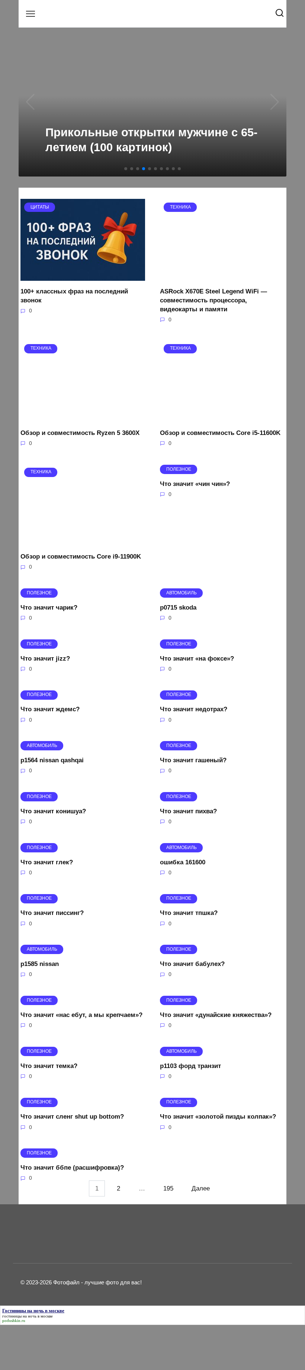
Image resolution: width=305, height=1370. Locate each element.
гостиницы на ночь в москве (27, 1316)
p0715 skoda (178, 607)
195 (168, 1188)
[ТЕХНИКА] (222, 276)
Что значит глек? (46, 861)
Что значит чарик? (48, 607)
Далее (201, 1188)
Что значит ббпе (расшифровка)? (72, 1167)
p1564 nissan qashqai (52, 760)
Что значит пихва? (188, 810)
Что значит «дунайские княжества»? (216, 1014)
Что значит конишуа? (53, 810)
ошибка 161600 (182, 861)
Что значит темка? (48, 1065)
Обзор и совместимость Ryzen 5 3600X (79, 432)
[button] (125, 168)
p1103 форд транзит (190, 1065)
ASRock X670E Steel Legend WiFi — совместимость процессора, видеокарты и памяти (213, 300)
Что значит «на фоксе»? (197, 658)
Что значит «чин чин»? (195, 483)
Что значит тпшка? (189, 912)
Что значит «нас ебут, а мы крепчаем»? (81, 1014)
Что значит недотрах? (193, 709)
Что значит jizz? (45, 658)
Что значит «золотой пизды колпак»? (218, 1116)
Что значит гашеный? (193, 760)
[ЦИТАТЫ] (82, 276)
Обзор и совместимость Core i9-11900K (80, 556)
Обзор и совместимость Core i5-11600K (220, 432)
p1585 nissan (39, 963)
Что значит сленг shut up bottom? (72, 1116)
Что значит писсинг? (52, 912)
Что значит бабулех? (192, 963)
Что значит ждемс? (50, 709)
